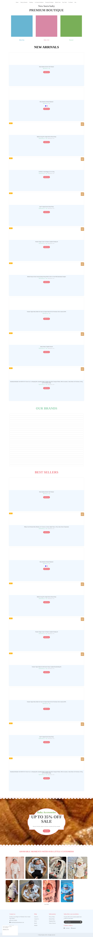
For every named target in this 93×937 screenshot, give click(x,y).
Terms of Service (52, 923)
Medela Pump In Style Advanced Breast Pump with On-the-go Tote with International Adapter (46, 276)
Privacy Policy (52, 916)
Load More (46, 904)
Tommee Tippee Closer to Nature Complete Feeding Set (46, 241)
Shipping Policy (52, 921)
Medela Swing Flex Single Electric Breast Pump (46, 136)
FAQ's (35, 921)
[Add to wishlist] (50, 72)
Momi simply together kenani (46, 346)
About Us (36, 916)
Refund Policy (52, 918)
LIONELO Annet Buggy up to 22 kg (46, 171)
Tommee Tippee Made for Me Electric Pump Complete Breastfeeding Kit (46, 666)
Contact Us (36, 918)
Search (35, 923)
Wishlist (35, 925)
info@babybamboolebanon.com (17, 922)
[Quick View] (42, 72)
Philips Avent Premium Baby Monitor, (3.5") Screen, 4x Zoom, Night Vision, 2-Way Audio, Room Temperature (46, 526)
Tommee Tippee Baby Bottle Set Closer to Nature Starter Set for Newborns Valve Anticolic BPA (46, 311)
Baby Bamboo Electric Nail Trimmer (46, 66)
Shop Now (46, 830)
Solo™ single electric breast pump (46, 206)
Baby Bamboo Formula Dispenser (46, 101)
